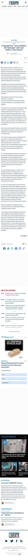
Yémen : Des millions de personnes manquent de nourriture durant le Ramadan (14, 319)
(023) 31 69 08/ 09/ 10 (14, 548)
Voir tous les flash (14, 331)
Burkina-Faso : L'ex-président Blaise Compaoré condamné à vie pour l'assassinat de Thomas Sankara (15, 307)
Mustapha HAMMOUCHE (9, 524)
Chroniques (6, 509)
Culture (19, 6)
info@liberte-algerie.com (15, 550)
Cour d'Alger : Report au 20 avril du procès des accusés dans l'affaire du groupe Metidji (15, 301)
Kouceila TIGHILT (13, 53)
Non (3, 378)
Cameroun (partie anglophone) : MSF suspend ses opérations (15, 314)
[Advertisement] (14, 23)
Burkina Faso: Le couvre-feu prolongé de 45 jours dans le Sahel (15, 294)
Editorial (5, 480)
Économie (10, 6)
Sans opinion (5, 382)
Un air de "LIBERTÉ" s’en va (11, 483)
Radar (15, 6)
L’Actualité (4, 6)
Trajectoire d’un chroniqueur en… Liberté (12, 514)
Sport (23, 6)
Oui (3, 374)
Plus (25, 337)
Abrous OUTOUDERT (9, 502)
